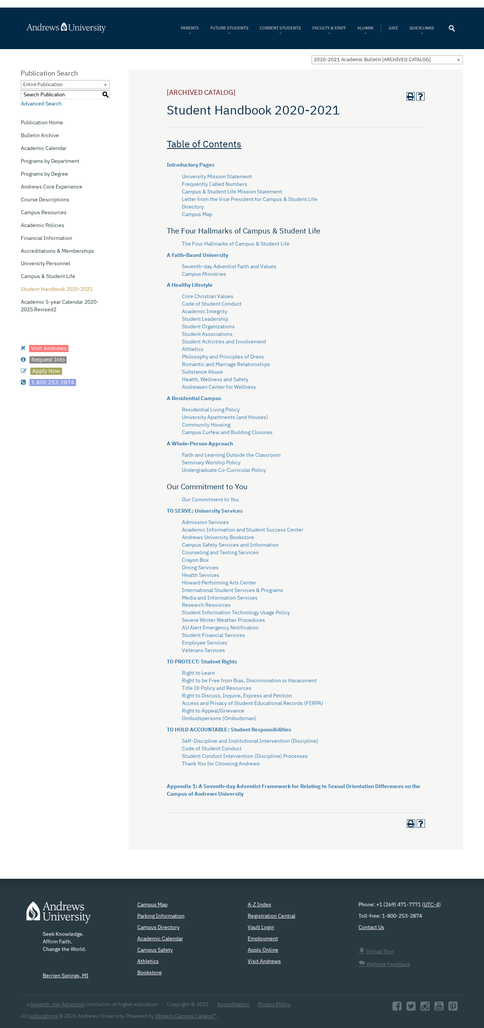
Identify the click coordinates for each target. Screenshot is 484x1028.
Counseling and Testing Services (220, 552)
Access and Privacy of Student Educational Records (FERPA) (252, 703)
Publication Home (42, 122)
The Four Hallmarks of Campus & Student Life (236, 244)
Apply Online (263, 950)
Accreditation (233, 1004)
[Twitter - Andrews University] (411, 1008)
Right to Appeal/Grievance (213, 711)
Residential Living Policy (211, 410)
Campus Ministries (204, 274)
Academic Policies (42, 225)
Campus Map (197, 214)
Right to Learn (198, 673)
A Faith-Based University (197, 255)
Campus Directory (158, 927)
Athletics (192, 349)
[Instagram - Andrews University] (425, 1008)
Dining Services (200, 567)
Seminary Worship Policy (211, 462)
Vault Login (261, 927)
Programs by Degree (44, 174)
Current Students (280, 28)
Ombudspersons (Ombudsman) (219, 718)
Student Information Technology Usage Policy (236, 612)
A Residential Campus (194, 398)
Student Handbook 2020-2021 (57, 289)
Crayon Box (195, 560)
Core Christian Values (207, 296)
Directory (193, 207)
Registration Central (271, 916)
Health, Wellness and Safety (215, 379)
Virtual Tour (380, 951)
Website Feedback (388, 964)
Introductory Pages (190, 165)
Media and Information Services (220, 598)
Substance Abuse (202, 372)
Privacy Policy (274, 1004)
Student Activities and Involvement (224, 342)
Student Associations (207, 334)
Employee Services (204, 643)
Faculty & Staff (329, 28)
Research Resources (206, 605)
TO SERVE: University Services (205, 511)
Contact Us (371, 927)
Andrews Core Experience (51, 187)
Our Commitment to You (210, 499)
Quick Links (422, 28)
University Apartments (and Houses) (225, 417)
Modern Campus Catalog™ (185, 1016)
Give (393, 28)
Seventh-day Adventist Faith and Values (229, 266)
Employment (263, 938)
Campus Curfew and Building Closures (227, 432)
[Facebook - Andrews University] (397, 1008)
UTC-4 (431, 904)
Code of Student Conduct (212, 304)
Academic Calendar (44, 148)
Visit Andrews (264, 961)
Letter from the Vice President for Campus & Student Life (249, 199)
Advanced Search (41, 104)
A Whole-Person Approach (200, 444)
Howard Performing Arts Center (219, 583)
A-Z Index (259, 904)
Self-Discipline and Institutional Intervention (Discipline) (250, 741)
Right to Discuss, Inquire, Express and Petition (237, 696)
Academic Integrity (204, 311)
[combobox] (387, 59)
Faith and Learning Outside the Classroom (231, 455)
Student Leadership (205, 319)
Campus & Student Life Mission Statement (232, 192)
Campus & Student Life (48, 276)
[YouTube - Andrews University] (439, 1008)
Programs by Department (50, 161)
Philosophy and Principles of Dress (223, 357)
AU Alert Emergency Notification (220, 628)
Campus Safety (155, 950)
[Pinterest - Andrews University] (453, 1008)
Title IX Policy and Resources (216, 688)
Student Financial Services (213, 635)
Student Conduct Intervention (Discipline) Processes (245, 756)
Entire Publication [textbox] (42, 84)
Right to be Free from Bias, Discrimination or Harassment (249, 680)
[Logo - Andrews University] (58, 916)
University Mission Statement (217, 176)
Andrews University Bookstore (218, 537)
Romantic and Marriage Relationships (226, 364)
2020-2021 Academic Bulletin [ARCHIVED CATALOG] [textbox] (372, 59)
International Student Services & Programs (232, 590)
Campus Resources (44, 212)
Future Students (229, 28)
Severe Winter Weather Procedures (223, 620)
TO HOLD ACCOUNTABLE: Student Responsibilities (229, 730)
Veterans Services (203, 650)
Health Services (200, 575)
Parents (190, 28)
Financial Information (46, 238)
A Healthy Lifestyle (190, 285)
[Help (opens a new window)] (420, 96)
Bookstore (149, 972)
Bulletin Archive (40, 135)
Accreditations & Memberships (57, 251)
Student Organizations (208, 326)
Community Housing (206, 425)
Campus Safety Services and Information (230, 545)
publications (43, 1016)
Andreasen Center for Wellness (219, 387)
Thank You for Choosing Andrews (221, 764)
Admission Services (205, 522)
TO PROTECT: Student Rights (202, 662)
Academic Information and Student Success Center (242, 530)
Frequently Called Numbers (214, 184)
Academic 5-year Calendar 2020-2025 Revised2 (60, 306)
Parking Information (161, 916)
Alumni (365, 28)
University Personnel (45, 263)
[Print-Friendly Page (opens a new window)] (410, 96)
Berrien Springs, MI (65, 976)
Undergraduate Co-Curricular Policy (224, 470)
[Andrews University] (76, 27)
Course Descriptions (45, 200)
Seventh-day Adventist (57, 1004)
